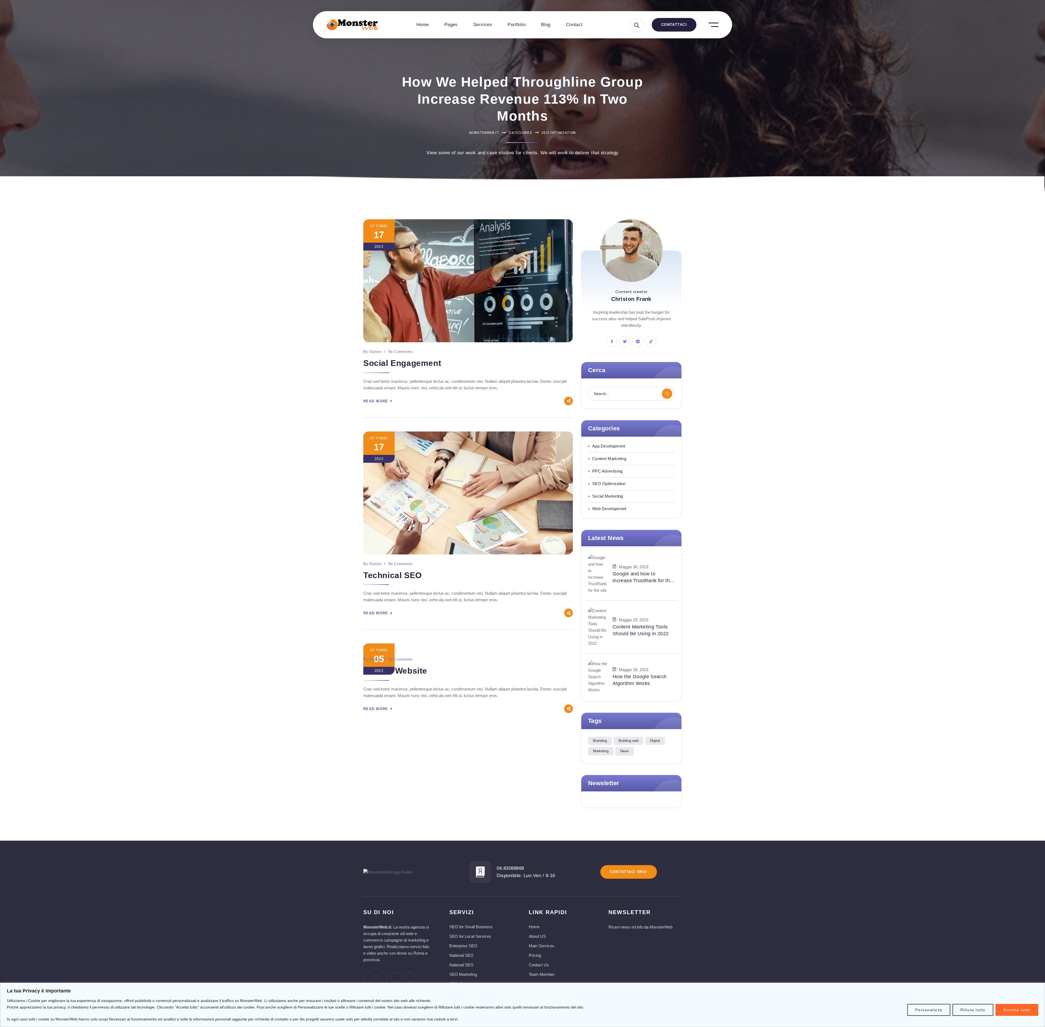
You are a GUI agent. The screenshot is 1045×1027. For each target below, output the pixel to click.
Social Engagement (402, 363)
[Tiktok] (410, 977)
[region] (522, 1005)
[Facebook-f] (368, 977)
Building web (628, 741)
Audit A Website (395, 670)
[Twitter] (382, 977)
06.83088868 (510, 868)
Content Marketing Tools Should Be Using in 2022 (641, 630)
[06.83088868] (480, 872)
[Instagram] (396, 977)
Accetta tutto (1016, 1010)
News (624, 751)
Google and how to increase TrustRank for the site (642, 577)
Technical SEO (392, 575)
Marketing (600, 751)
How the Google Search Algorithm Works (640, 680)
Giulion (375, 352)
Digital (655, 741)
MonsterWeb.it (484, 133)
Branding (600, 741)
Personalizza (928, 1010)
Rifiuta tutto (972, 1010)
